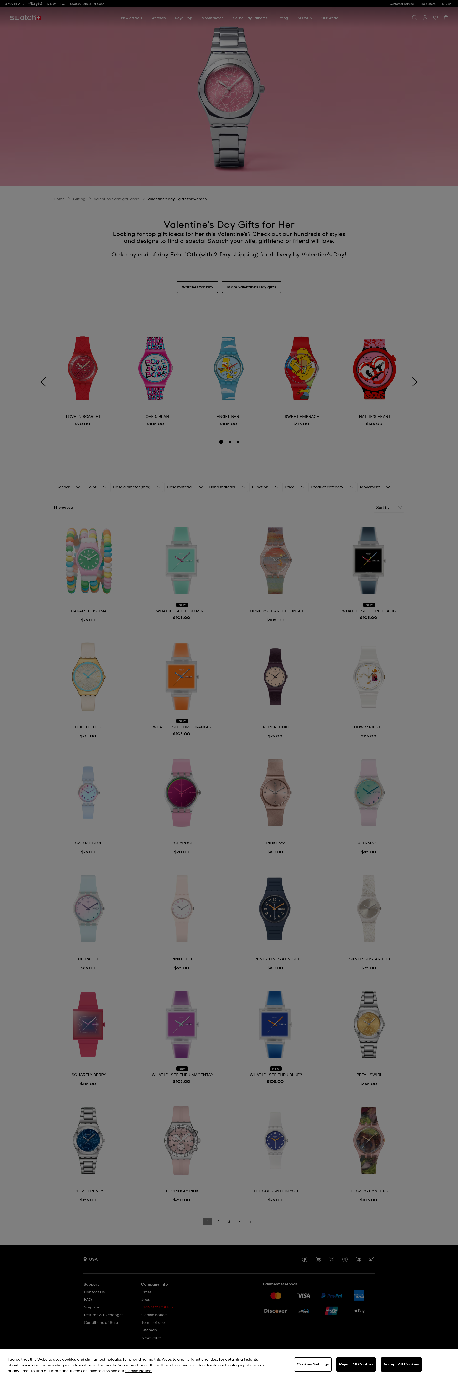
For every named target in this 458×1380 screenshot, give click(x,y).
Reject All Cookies (356, 1364)
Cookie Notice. (138, 1371)
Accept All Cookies (401, 1364)
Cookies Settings (313, 1364)
